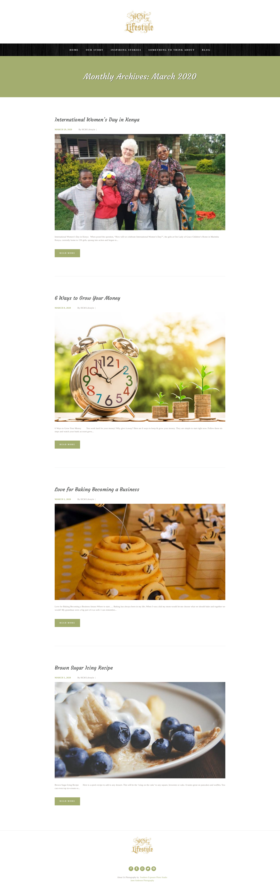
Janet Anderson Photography (142, 880)
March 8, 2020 (63, 308)
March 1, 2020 (63, 499)
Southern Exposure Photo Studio (153, 877)
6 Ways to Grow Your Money (87, 298)
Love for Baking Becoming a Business (97, 489)
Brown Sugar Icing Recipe (84, 668)
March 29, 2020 (63, 129)
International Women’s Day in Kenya (97, 119)
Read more (67, 253)
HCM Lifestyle (88, 129)
